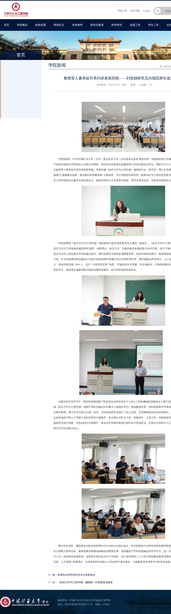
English (146, 10)
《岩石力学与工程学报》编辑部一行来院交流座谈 (85, 582)
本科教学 (77, 24)
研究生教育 (97, 24)
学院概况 (22, 24)
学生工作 (153, 24)
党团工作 (135, 24)
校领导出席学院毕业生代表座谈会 (76, 575)
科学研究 (116, 24)
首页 (6, 24)
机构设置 (40, 24)
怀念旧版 (135, 10)
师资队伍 (59, 24)
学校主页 (122, 10)
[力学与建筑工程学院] (16, 16)
